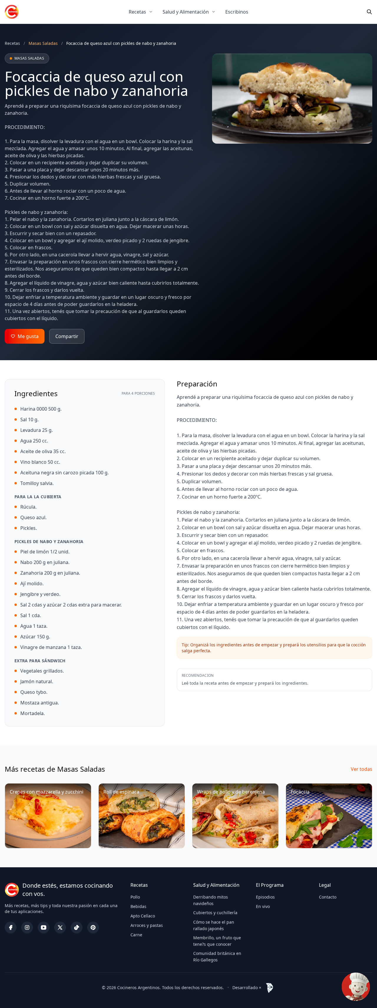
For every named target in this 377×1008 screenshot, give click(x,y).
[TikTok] (76, 927)
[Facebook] (10, 927)
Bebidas (138, 906)
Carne (136, 934)
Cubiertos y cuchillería (215, 912)
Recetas (137, 12)
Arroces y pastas (146, 925)
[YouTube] (43, 927)
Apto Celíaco (142, 916)
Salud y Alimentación (186, 12)
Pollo (135, 897)
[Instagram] (27, 927)
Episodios (265, 897)
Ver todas (361, 769)
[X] (60, 927)
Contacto (327, 897)
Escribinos (236, 12)
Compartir (66, 336)
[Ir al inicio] (12, 12)
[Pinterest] (93, 927)
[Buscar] (369, 12)
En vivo (263, 906)
